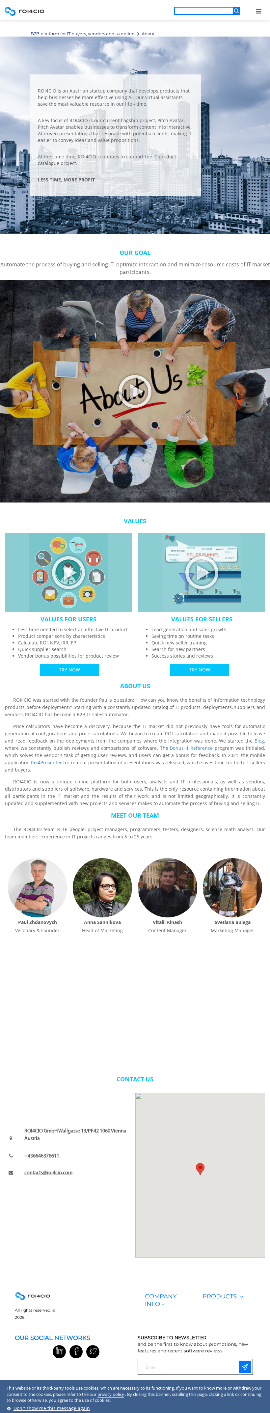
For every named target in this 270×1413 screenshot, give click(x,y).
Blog (259, 741)
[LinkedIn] (59, 1351)
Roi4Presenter (46, 762)
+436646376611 (41, 1156)
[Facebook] (76, 1351)
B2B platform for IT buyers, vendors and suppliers (83, 33)
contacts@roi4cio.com (48, 1173)
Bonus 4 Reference (191, 748)
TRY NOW (69, 669)
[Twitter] (92, 1351)
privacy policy (110, 1394)
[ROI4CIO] (24, 11)
